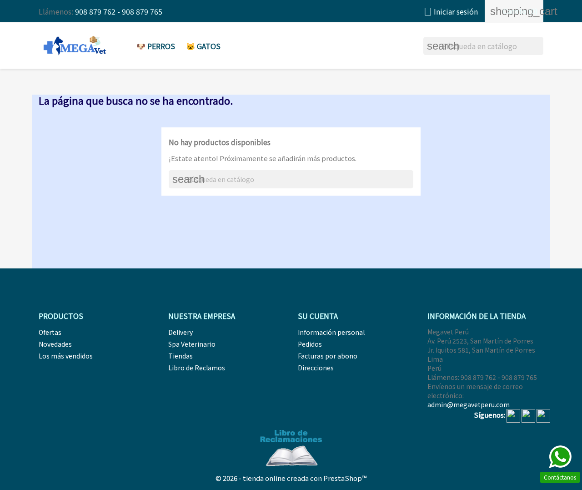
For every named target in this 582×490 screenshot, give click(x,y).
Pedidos (310, 344)
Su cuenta (318, 315)
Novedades (55, 344)
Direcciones (316, 367)
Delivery (180, 332)
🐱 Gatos (203, 45)
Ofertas (50, 332)
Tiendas (180, 355)
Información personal (331, 332)
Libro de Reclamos (196, 367)
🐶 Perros (155, 45)
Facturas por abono (327, 355)
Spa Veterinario (192, 344)
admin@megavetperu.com (468, 404)
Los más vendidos (66, 355)
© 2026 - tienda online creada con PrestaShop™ (291, 478)
